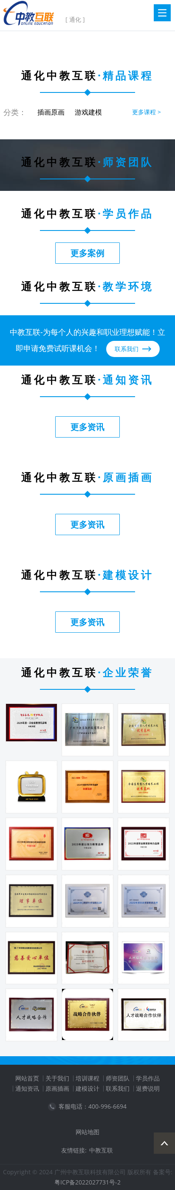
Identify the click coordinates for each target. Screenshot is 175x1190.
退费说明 (148, 1088)
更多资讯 (87, 426)
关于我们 (57, 1078)
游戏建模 (88, 112)
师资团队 (118, 1078)
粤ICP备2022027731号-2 (87, 1182)
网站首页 (27, 1078)
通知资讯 (27, 1088)
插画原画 (51, 112)
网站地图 (87, 1132)
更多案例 (87, 253)
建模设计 (87, 1088)
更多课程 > (146, 112)
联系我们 (118, 1088)
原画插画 (57, 1088)
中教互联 (101, 1150)
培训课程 (87, 1078)
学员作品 (148, 1078)
